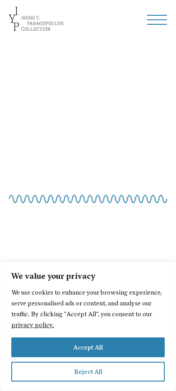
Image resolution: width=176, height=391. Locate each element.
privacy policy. (32, 325)
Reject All (88, 372)
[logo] (36, 20)
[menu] (157, 19)
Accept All (88, 347)
